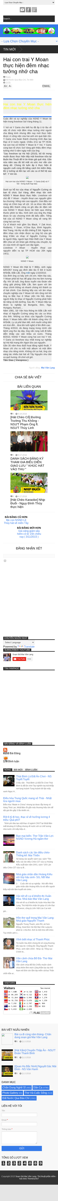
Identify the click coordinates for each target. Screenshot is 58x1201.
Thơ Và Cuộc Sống (36, 1092)
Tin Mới (9, 49)
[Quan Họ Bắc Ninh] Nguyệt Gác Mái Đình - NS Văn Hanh (35, 1068)
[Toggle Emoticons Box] (5, 560)
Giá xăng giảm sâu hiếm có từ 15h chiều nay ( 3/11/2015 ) (29, 534)
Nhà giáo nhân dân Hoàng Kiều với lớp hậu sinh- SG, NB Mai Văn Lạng (34, 877)
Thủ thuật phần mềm (46, 1176)
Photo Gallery (10, 1092)
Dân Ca (37, 1087)
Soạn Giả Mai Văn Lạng (25, 1176)
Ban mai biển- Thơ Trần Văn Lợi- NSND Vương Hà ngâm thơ (35, 837)
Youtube (22, 9)
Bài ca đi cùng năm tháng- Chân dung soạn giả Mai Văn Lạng (33, 1036)
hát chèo (23, 1179)
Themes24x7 (33, 1179)
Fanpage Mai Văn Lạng (28, 9)
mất (28, 272)
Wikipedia (34, 9)
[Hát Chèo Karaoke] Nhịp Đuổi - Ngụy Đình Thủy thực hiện (27, 503)
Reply (8, 77)
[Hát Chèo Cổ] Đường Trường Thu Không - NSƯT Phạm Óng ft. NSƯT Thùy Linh (25, 422)
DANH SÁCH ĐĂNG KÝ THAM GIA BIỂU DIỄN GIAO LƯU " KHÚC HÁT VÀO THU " (27, 464)
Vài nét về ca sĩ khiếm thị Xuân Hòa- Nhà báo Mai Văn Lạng (33, 897)
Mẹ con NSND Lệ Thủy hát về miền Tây (16, 521)
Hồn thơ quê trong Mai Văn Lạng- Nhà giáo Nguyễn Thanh (35, 919)
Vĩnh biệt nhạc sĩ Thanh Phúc (33, 939)
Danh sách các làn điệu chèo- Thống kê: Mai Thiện (33, 854)
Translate (29, 646)
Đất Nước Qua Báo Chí (15, 80)
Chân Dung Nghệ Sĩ (14, 1087)
